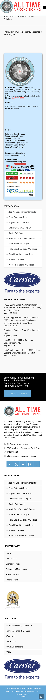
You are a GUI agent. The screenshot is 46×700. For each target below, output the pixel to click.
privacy (23, 697)
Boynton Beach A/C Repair (20, 222)
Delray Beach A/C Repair (20, 228)
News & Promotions (14, 647)
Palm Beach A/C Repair (19, 244)
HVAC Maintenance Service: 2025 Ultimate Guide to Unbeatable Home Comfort (22, 351)
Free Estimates (12, 574)
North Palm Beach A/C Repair (22, 238)
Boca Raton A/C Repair (19, 217)
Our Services (11, 559)
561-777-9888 (19, 393)
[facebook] (10, 464)
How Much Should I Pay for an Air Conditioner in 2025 (18, 341)
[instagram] (30, 464)
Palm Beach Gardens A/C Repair (23, 249)
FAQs (8, 652)
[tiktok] (36, 464)
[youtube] (23, 464)
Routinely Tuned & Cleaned (18, 631)
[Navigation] (44, 7)
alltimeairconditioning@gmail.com (21, 456)
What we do (11, 636)
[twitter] (16, 464)
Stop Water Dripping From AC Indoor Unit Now (21, 331)
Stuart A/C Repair (16, 260)
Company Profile (13, 564)
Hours (7, 130)
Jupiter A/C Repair (17, 233)
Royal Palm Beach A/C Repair (22, 254)
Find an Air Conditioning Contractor (21, 212)
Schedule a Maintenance (16, 569)
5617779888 (12, 452)
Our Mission (11, 641)
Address (8, 102)
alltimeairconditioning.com (16, 162)
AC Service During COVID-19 (19, 626)
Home (8, 553)
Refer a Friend (12, 580)
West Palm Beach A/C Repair (21, 265)
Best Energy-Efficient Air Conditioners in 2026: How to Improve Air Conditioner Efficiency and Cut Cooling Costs (21, 320)
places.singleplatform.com (15, 155)
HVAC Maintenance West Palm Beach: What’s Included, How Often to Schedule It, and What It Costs (22, 307)
